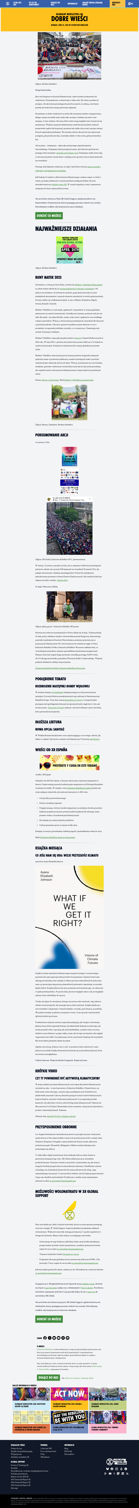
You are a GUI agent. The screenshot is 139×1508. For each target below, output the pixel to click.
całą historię (95, 739)
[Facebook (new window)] (45, 1338)
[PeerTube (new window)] (105, 1473)
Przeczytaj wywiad (55, 708)
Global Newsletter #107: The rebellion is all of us (68, 1428)
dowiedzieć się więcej (73, 700)
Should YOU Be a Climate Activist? (61, 1116)
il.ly (25, 1504)
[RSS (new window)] (127, 1473)
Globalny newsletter (19, 1457)
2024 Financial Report (20, 1482)
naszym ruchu (51, 1288)
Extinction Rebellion (45, 1349)
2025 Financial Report (20, 1485)
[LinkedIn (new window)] (122, 1473)
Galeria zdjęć (62, 580)
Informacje (72, 3)
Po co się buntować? (34, 3)
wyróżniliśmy (57, 693)
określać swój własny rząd (67, 153)
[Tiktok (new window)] (126, 1469)
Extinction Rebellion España (78, 788)
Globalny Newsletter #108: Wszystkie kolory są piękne (30, 1405)
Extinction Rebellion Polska (47, 668)
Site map (14, 1488)
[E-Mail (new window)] (58, 1338)
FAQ (42, 1454)
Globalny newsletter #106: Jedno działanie (105, 1405)
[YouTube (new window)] (110, 1473)
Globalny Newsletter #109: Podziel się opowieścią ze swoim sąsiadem (30, 1428)
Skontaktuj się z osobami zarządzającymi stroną (29, 1470)
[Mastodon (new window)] (118, 1473)
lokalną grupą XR (59, 185)
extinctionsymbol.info (17, 1504)
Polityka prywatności (19, 1473)
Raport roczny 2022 (19, 1476)
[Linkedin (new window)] (67, 1338)
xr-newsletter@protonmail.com (63, 1181)
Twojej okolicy (87, 1288)
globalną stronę (88, 1284)
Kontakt (14, 1468)
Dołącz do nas (55, 3)
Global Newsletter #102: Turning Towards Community (104, 1428)
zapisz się (91, 1292)
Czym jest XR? (17, 3)
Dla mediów (69, 1454)
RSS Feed (68, 1451)
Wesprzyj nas (116, 3)
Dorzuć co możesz (49, 216)
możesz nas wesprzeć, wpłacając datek (79, 1378)
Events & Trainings (19, 1465)
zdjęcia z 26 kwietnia (50, 380)
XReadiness (45, 1457)
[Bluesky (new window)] (54, 1338)
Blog (66, 1448)
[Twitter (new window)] (49, 1338)
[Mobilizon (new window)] (121, 1469)
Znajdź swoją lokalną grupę (92, 3)
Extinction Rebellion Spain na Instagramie (57, 838)
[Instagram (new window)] (63, 1338)
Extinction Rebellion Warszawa (72, 668)
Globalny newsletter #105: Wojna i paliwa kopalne (67, 1405)
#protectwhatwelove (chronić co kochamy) (77, 289)
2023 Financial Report (20, 1479)
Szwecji (78, 338)
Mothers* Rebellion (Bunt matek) (88, 285)
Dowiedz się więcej (71, 1254)
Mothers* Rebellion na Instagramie (79, 380)
